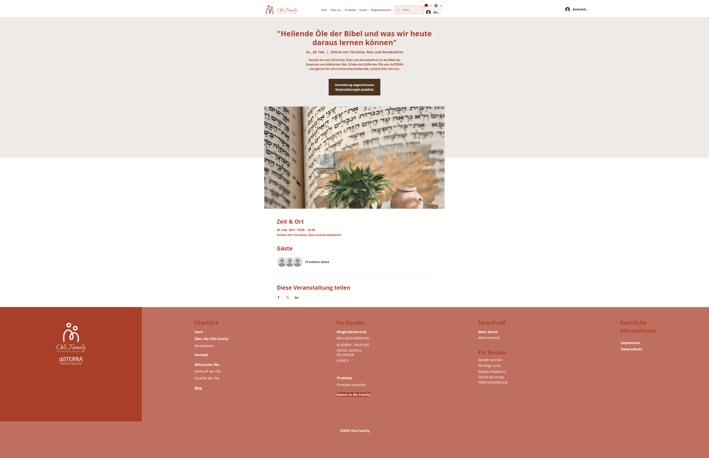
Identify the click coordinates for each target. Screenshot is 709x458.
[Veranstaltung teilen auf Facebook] (278, 297)
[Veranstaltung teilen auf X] (287, 297)
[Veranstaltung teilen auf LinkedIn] (296, 297)
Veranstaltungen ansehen (354, 89)
